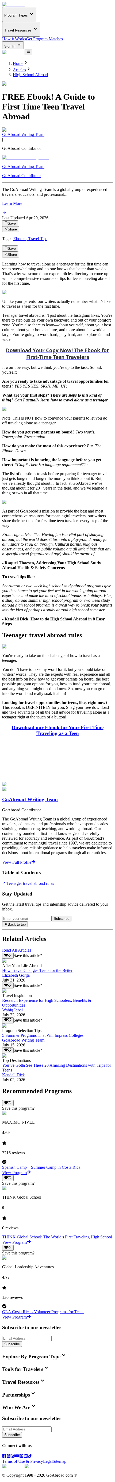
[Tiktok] (30, 1456)
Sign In (10, 46)
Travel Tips (37, 238)
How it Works (14, 39)
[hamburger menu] (28, 52)
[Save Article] (8, 956)
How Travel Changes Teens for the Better (37, 970)
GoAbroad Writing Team (23, 134)
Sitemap (59, 1461)
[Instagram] (13, 1456)
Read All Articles (16, 950)
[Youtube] (17, 1456)
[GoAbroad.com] (13, 4)
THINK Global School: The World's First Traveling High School (57, 1237)
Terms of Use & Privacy (22, 1461)
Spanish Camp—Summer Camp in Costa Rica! (42, 1167)
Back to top (17, 924)
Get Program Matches (44, 39)
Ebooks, (20, 238)
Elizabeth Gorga (16, 975)
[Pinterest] (21, 1456)
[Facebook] (4, 1456)
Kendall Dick (13, 1075)
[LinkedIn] (26, 1456)
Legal (48, 1461)
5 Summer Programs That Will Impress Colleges (42, 1035)
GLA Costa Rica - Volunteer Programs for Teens (43, 1311)
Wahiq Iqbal (12, 1010)
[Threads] (8, 1456)
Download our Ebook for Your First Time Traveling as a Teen (57, 730)
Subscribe (61, 919)
